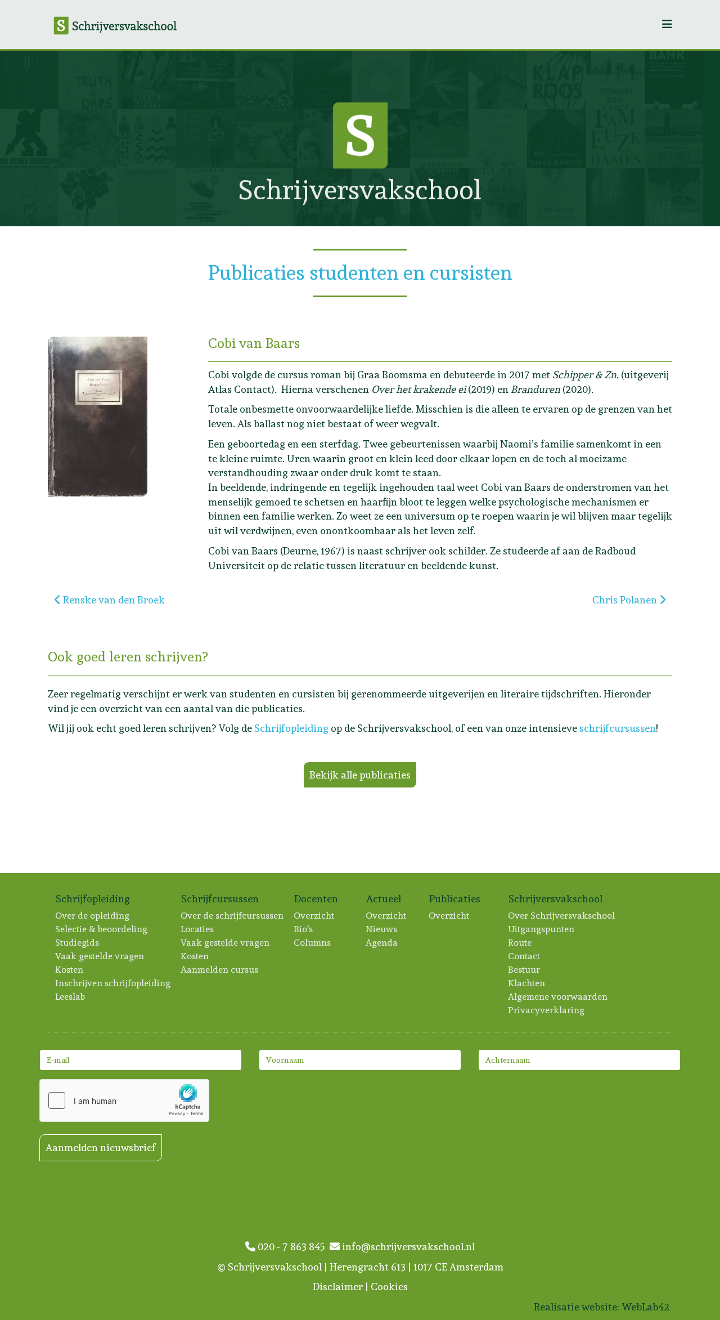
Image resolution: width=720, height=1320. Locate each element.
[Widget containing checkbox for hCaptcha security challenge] (124, 1100)
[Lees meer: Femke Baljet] (381, 80)
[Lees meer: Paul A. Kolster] (498, 80)
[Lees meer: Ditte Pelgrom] (146, 197)
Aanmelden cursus (220, 969)
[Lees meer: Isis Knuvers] (87, 138)
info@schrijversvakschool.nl (407, 1246)
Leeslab (70, 996)
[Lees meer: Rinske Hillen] (87, 197)
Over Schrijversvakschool (562, 915)
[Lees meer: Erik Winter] (29, 138)
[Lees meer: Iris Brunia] (498, 138)
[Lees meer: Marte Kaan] (29, 80)
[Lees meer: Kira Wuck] (205, 138)
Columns (313, 942)
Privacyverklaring (546, 1010)
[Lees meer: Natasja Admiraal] (146, 138)
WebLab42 (645, 1307)
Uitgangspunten (541, 929)
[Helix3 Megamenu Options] (667, 24)
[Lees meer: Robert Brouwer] (674, 197)
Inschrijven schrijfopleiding (113, 983)
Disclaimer (338, 1286)
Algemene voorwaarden (558, 996)
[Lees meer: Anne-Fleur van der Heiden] (556, 80)
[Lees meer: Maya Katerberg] (87, 80)
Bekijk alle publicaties (360, 775)
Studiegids (77, 942)
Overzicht (314, 915)
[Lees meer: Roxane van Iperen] (615, 80)
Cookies (389, 1286)
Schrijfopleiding (291, 728)
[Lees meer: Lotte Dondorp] (322, 80)
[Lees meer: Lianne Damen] (556, 138)
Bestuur (524, 969)
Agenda (382, 942)
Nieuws (382, 929)
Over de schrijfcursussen (233, 915)
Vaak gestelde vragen (100, 956)
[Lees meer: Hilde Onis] (264, 80)
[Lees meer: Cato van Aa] (615, 138)
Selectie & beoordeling (101, 929)
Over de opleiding (92, 915)
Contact (524, 956)
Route (520, 942)
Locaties (198, 929)
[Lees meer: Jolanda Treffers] (615, 197)
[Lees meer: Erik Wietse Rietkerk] (205, 197)
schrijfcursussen (617, 728)
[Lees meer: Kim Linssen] (674, 138)
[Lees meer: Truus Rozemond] (205, 80)
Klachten (527, 983)
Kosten (69, 969)
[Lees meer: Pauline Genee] (498, 197)
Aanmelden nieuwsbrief (101, 1147)
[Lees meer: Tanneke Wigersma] (29, 197)
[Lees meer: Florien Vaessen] (674, 80)
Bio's (304, 929)
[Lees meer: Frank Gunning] (556, 197)
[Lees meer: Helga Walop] (439, 80)
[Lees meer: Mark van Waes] (146, 80)
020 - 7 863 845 (292, 1246)
